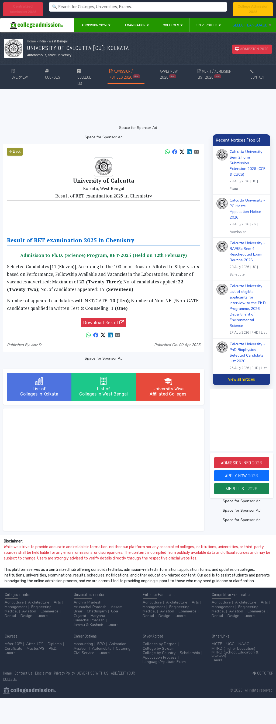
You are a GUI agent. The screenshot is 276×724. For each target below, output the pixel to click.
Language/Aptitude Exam (164, 661)
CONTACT (257, 77)
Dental (10, 615)
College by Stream (158, 648)
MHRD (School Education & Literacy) (235, 654)
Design (26, 615)
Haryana (98, 615)
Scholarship (190, 652)
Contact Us (23, 673)
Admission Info (241, 463)
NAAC (244, 643)
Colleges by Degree (160, 643)
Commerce (49, 611)
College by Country (159, 652)
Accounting (83, 643)
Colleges (171, 25)
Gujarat (80, 615)
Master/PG (35, 648)
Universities (207, 25)
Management (16, 606)
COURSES (52, 77)
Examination (135, 25)
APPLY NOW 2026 (169, 74)
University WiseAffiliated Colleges (168, 391)
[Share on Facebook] (174, 151)
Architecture (38, 602)
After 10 (13, 643)
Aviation (29, 611)
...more (42, 615)
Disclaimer (43, 673)
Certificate (13, 648)
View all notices (241, 379)
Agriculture (14, 602)
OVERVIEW (20, 77)
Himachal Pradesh (89, 620)
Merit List (241, 488)
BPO (101, 643)
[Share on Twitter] (182, 151)
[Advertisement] (138, 107)
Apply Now (241, 475)
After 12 (34, 643)
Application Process (160, 657)
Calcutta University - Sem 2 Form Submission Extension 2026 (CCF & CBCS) (247, 170)
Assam (116, 606)
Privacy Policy (64, 673)
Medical (11, 611)
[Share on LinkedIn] (189, 151)
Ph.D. (53, 648)
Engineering (41, 606)
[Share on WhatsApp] (167, 151)
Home (31, 41)
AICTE (217, 643)
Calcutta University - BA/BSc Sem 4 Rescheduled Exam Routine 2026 (247, 258)
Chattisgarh (97, 611)
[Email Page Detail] (196, 151)
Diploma (55, 643)
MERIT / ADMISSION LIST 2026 (214, 74)
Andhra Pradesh (87, 602)
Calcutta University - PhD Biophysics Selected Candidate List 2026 (248, 355)
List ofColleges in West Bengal (103, 391)
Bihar (78, 611)
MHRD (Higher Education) (233, 648)
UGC (230, 643)
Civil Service (84, 652)
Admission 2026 (94, 25)
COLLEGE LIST (84, 80)
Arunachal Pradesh (90, 606)
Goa (114, 611)
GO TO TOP (264, 673)
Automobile (102, 648)
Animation (117, 643)
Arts (57, 602)
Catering (123, 648)
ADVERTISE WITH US (92, 673)
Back (16, 151)
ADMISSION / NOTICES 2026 (123, 74)
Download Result (101, 322)
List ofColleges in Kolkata (39, 391)
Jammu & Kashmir (88, 624)
